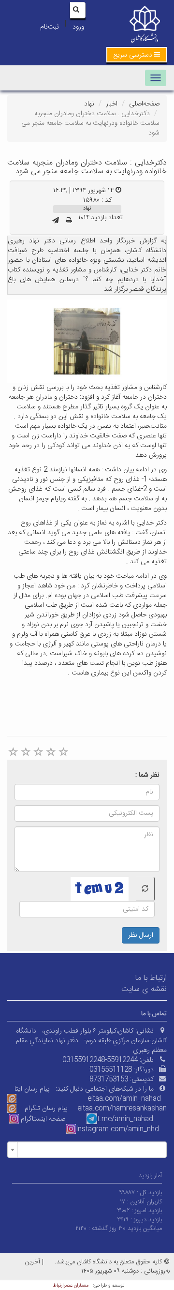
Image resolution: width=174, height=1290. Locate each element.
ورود (78, 27)
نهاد (89, 104)
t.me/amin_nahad (125, 1119)
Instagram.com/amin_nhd (117, 1129)
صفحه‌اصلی (144, 104)
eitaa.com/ (94, 1108)
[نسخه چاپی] (68, 221)
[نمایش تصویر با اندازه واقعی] (87, 341)
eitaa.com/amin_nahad (124, 1099)
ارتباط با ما (151, 978)
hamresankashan (139, 1108)
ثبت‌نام (49, 27)
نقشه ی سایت (144, 989)
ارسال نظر (140, 935)
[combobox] (87, 1149)
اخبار (111, 104)
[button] (136, 54)
